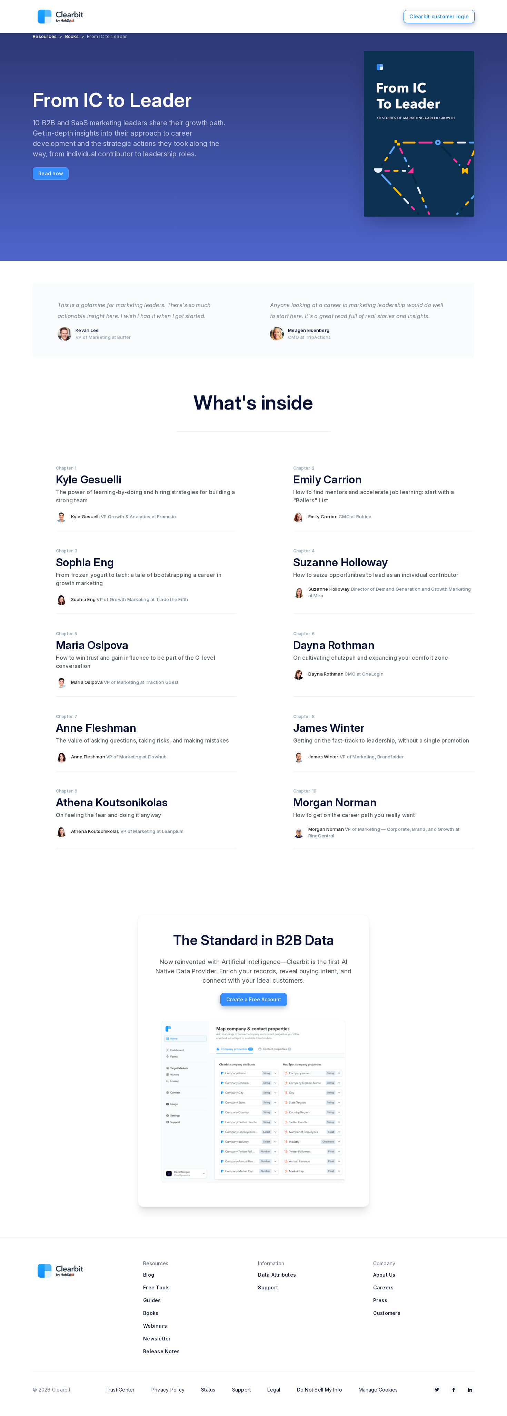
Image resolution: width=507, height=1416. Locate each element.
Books (72, 36)
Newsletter (157, 1338)
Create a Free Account (253, 999)
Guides (152, 1300)
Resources (45, 36)
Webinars (155, 1326)
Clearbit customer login (439, 16)
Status (208, 1390)
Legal (273, 1390)
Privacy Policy (168, 1390)
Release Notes (161, 1351)
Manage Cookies (378, 1390)
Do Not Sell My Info (319, 1390)
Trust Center (120, 1390)
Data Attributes (277, 1275)
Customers (386, 1313)
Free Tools (156, 1287)
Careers (383, 1287)
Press (380, 1300)
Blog (148, 1275)
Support (268, 1287)
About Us (384, 1275)
